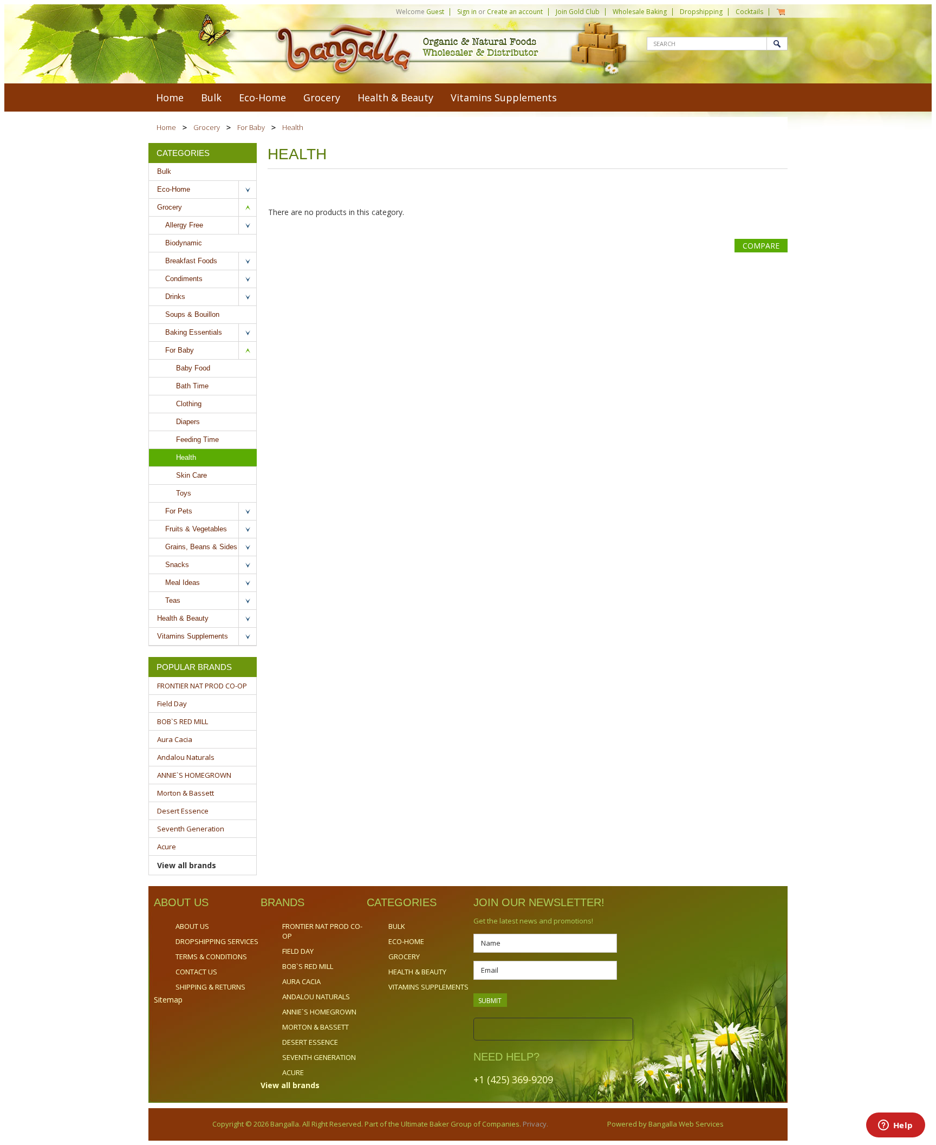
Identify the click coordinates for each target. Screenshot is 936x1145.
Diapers (188, 422)
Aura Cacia (174, 739)
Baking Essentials (193, 332)
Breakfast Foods (191, 261)
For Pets (178, 511)
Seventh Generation (190, 829)
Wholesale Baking (640, 11)
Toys (183, 493)
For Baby (251, 127)
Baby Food (193, 368)
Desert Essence (183, 811)
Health (186, 457)
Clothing (189, 404)
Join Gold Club (578, 11)
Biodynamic (183, 243)
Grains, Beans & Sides (201, 547)
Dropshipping (701, 11)
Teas (172, 600)
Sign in (467, 11)
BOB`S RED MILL (182, 721)
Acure (166, 846)
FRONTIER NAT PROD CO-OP (202, 686)
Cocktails (749, 11)
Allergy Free (184, 225)
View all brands (186, 865)
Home (166, 127)
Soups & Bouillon (192, 314)
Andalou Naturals (185, 757)
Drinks (175, 296)
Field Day (172, 703)
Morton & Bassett (185, 793)
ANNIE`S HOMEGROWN (194, 775)
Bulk (211, 97)
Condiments (184, 279)
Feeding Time (197, 439)
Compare (761, 245)
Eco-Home (262, 97)
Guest (435, 11)
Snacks (177, 565)
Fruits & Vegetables (196, 529)
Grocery (321, 97)
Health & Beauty (395, 97)
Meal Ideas (182, 582)
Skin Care (191, 475)
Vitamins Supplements (504, 97)
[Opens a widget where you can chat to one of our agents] (895, 1126)
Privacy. (534, 1124)
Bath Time (192, 386)
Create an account (515, 11)
